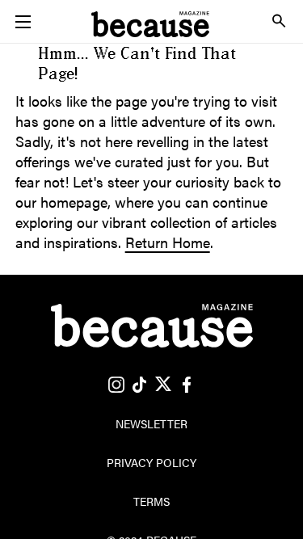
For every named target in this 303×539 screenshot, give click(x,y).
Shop (152, 54)
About (151, 128)
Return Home (167, 242)
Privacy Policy (151, 462)
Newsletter (152, 91)
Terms (151, 501)
